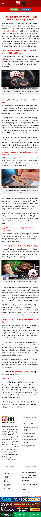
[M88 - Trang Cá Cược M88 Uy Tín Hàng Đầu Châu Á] (20, 3)
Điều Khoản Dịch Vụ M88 (20, 372)
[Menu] (2, 3)
